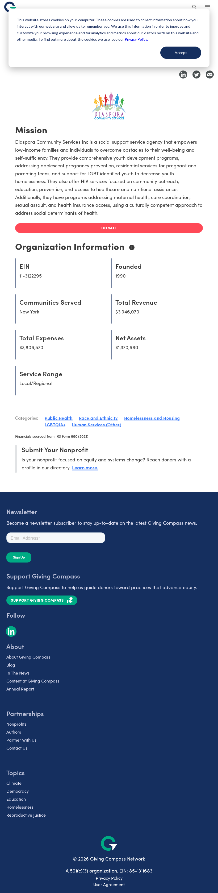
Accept (181, 52)
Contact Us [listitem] (16, 748)
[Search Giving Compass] (194, 7)
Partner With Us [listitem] (21, 740)
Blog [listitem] (10, 665)
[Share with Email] (210, 74)
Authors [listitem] (13, 732)
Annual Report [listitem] (20, 689)
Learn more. (85, 467)
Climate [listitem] (14, 783)
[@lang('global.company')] (10, 7)
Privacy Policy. (136, 39)
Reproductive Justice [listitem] (26, 815)
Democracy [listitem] (17, 791)
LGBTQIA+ (55, 424)
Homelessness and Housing (152, 418)
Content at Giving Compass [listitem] (32, 681)
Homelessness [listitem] (19, 807)
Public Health (59, 418)
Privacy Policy (109, 878)
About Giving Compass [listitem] (28, 657)
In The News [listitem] (18, 673)
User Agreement (109, 884)
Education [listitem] (16, 799)
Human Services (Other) (96, 424)
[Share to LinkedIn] (183, 74)
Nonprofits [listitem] (16, 724)
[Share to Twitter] (196, 74)
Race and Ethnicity (98, 418)
